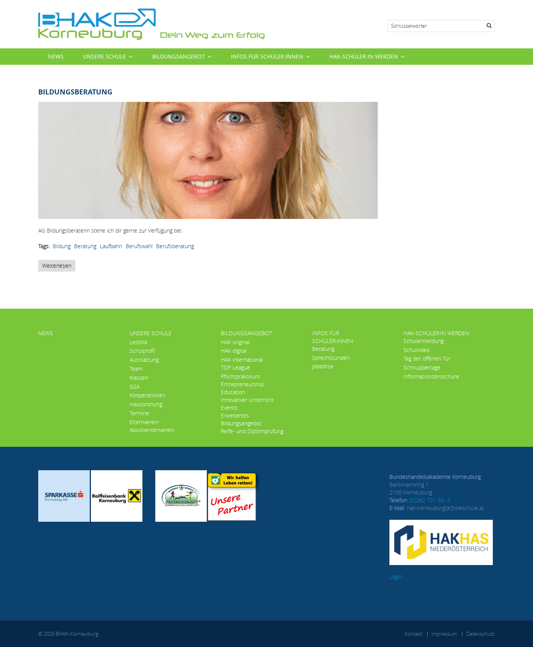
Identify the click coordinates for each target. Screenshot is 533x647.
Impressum (444, 633)
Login (395, 576)
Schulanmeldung (423, 341)
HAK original (235, 342)
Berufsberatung (175, 246)
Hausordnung (146, 404)
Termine (139, 413)
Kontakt (413, 633)
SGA (135, 386)
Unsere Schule (104, 56)
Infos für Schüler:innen (267, 56)
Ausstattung (144, 359)
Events (229, 407)
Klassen (139, 377)
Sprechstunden (331, 357)
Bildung (62, 246)
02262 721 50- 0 (430, 500)
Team (136, 368)
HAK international (242, 359)
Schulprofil (142, 350)
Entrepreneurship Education (242, 388)
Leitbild (138, 342)
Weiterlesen (58, 267)
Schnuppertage (422, 367)
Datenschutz (480, 633)
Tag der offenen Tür (426, 358)
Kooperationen (147, 395)
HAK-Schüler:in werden (363, 56)
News (56, 56)
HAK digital (234, 350)
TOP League (235, 367)
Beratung (85, 246)
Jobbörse (323, 366)
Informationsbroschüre (431, 376)
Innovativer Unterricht (247, 399)
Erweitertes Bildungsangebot (241, 419)
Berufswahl (139, 246)
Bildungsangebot (178, 56)
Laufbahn (111, 246)
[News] (151, 23)
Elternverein (144, 422)
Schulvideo (416, 350)
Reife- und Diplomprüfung (252, 431)
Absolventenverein (152, 430)
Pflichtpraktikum (240, 376)
